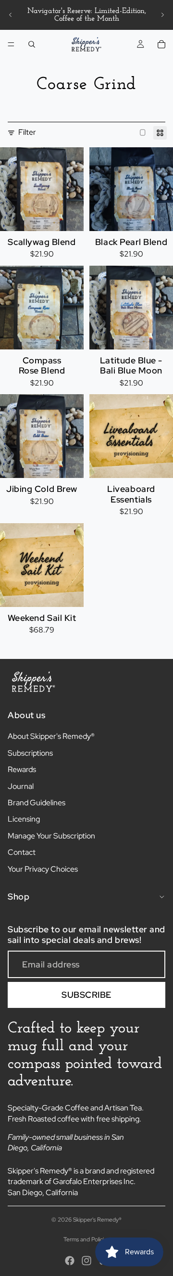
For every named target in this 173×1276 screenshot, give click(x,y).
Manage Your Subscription (51, 836)
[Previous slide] (10, 15)
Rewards (22, 769)
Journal (21, 786)
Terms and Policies (86, 1239)
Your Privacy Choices (43, 869)
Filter (27, 132)
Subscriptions (30, 753)
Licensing (24, 819)
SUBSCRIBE (86, 994)
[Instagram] (86, 1260)
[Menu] (11, 44)
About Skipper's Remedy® (51, 736)
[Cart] (161, 44)
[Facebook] (69, 1260)
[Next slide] (162, 15)
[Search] (31, 44)
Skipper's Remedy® (97, 1220)
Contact (22, 852)
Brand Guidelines (36, 803)
